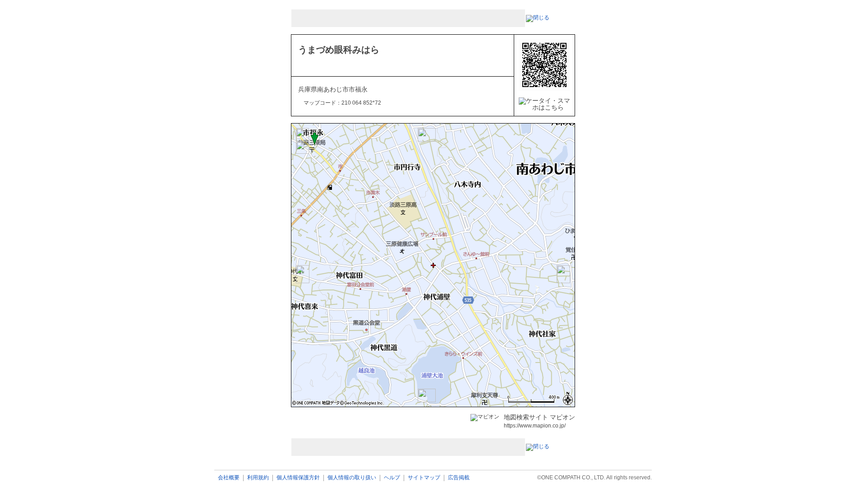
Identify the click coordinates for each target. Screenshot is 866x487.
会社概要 (229, 478)
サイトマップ (424, 478)
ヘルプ (392, 478)
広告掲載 (459, 478)
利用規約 (258, 478)
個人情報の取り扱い (351, 478)
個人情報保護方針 (298, 478)
